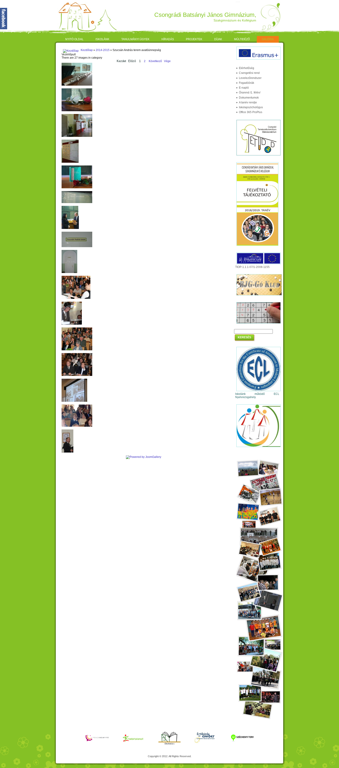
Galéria (268, 39)
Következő (155, 61)
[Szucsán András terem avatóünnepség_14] (74, 400)
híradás (167, 39)
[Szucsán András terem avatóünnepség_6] (77, 202)
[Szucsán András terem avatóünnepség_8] (77, 246)
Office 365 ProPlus (250, 112)
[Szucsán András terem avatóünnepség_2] (77, 110)
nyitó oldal (74, 39)
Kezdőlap (87, 50)
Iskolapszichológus (251, 107)
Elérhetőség (246, 68)
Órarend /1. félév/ (249, 92)
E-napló (244, 87)
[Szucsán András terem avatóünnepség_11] (72, 323)
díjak (218, 39)
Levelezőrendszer (250, 78)
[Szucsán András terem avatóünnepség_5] (77, 187)
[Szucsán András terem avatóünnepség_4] (70, 161)
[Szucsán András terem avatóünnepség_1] (77, 84)
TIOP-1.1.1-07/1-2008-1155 (252, 267)
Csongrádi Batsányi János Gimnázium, (205, 14)
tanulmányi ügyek (135, 39)
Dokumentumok (249, 97)
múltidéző (242, 39)
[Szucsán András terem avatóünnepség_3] (77, 136)
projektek (194, 39)
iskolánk (102, 39)
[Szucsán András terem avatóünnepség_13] (77, 375)
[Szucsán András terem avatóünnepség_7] (70, 228)
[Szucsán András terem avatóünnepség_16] (67, 451)
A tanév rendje (248, 102)
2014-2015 (103, 50)
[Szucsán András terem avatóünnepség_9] (69, 272)
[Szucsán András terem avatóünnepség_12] (77, 349)
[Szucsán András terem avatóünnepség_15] (77, 425)
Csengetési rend (249, 73)
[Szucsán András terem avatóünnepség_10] (76, 298)
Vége (167, 61)
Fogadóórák (246, 82)
